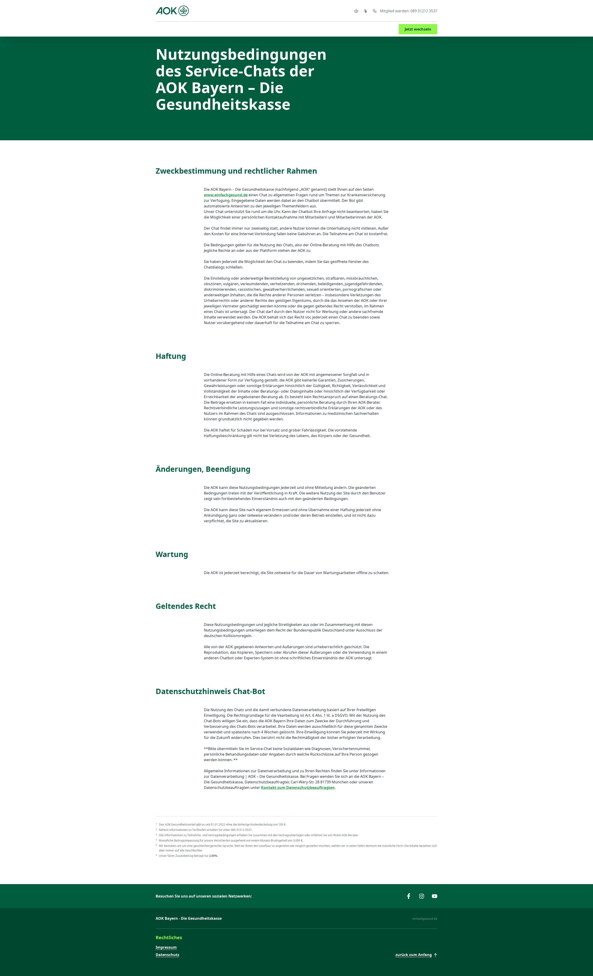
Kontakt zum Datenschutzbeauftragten (298, 787)
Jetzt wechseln (418, 29)
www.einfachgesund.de (226, 194)
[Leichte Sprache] (357, 11)
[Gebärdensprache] (366, 11)
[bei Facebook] (408, 896)
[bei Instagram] (421, 896)
